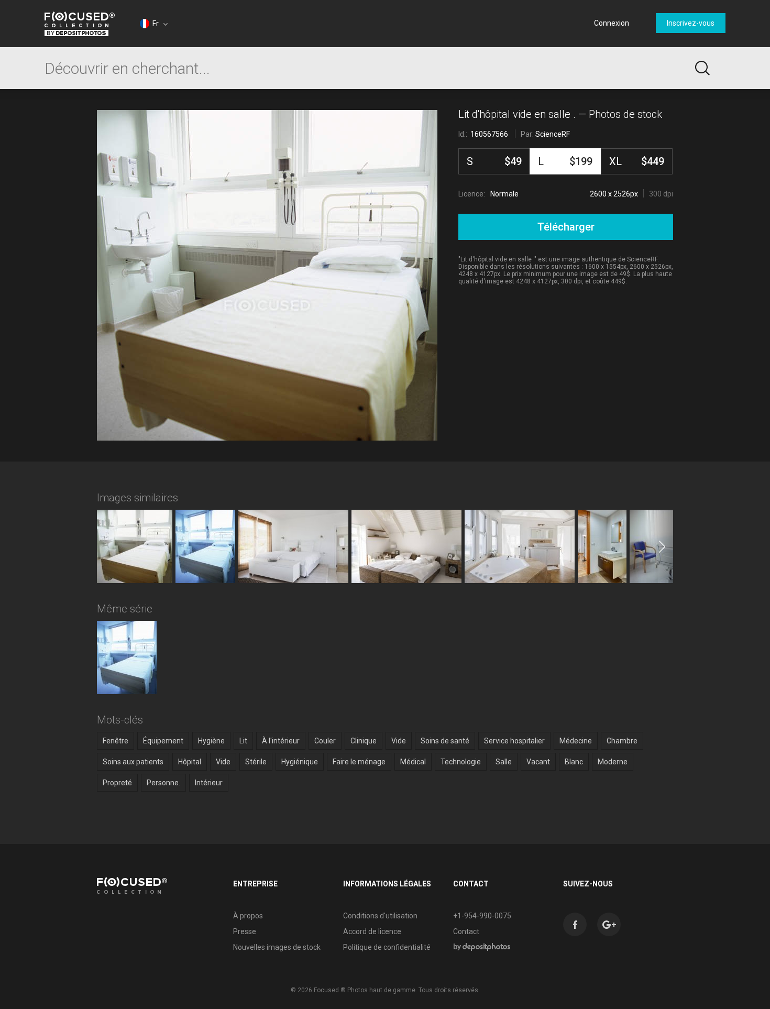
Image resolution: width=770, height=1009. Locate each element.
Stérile (256, 762)
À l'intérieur (281, 741)
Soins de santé (445, 741)
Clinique (363, 741)
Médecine (575, 741)
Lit (243, 741)
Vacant (538, 762)
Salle (504, 762)
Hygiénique (299, 762)
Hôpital (189, 762)
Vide (398, 741)
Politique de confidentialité (387, 947)
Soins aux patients (133, 762)
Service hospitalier (514, 741)
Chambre (622, 741)
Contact (466, 931)
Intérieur (209, 782)
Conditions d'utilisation (380, 916)
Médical (413, 762)
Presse (244, 931)
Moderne (613, 762)
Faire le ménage (359, 762)
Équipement (163, 741)
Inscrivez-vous (690, 23)
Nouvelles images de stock (277, 947)
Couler (325, 741)
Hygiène (211, 741)
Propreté (117, 782)
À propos (248, 916)
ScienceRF (552, 134)
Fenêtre (115, 741)
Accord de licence (372, 931)
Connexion (611, 23)
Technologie (461, 762)
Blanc (574, 762)
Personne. (163, 782)
